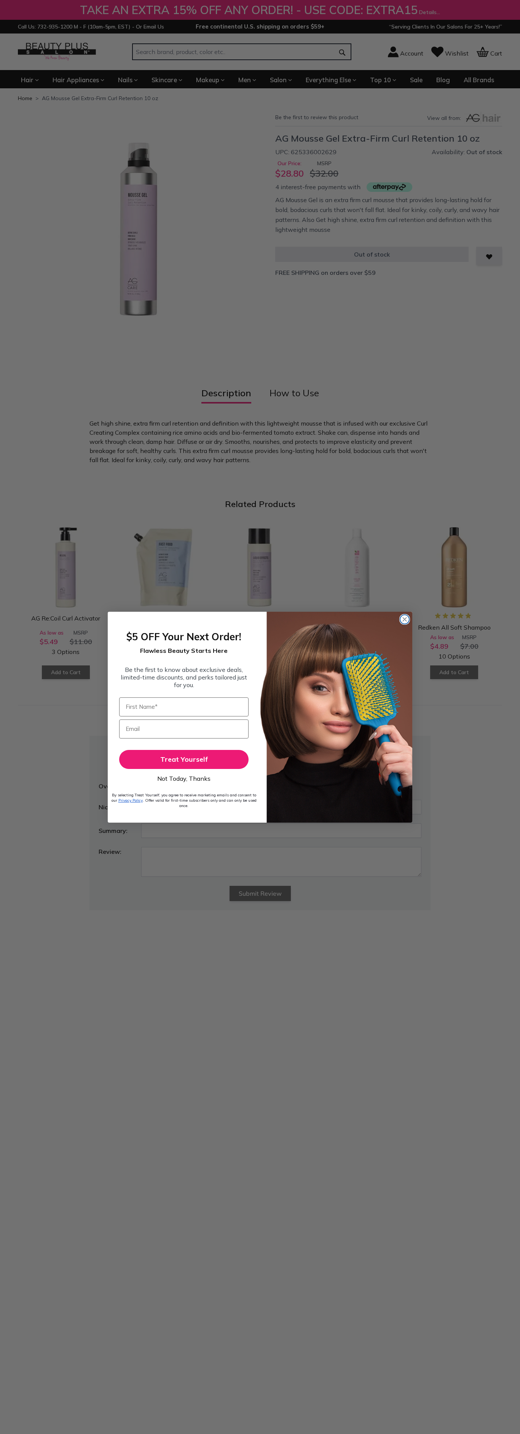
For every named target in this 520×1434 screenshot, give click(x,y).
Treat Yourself (184, 759)
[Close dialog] (404, 619)
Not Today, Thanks (184, 778)
